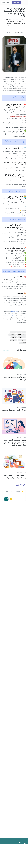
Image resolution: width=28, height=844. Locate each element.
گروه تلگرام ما (14, 311)
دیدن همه (5, 350)
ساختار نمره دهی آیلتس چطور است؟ (15, 191)
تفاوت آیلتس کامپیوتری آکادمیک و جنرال (14, 271)
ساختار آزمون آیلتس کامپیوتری (17, 219)
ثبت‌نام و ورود (5, 2)
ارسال (6, 499)
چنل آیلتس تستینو (10, 315)
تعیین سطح (16, 2)
